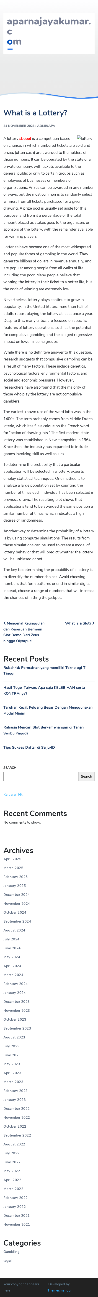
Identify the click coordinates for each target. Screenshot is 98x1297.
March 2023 (13, 1082)
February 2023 (15, 1091)
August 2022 (14, 1144)
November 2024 (16, 903)
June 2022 (12, 1162)
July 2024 (11, 939)
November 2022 (16, 1117)
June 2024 (12, 948)
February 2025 (15, 877)
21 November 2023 (18, 126)
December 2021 (16, 1215)
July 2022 (11, 1153)
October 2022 (14, 1126)
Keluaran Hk (13, 794)
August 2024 (14, 930)
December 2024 (16, 894)
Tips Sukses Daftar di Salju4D (29, 747)
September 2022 (17, 1135)
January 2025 (14, 885)
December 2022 (16, 1108)
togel (7, 1260)
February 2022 (15, 1198)
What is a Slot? (78, 623)
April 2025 (12, 859)
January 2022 (14, 1206)
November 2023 (16, 1010)
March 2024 (13, 975)
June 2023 (12, 1055)
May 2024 (11, 957)
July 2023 (11, 1046)
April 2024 (12, 966)
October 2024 (14, 912)
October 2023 (14, 1019)
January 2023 (14, 1099)
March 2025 (13, 868)
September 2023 (17, 1028)
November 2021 (16, 1224)
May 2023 (11, 1064)
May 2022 (11, 1171)
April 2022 (12, 1180)
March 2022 (13, 1189)
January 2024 (14, 992)
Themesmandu (59, 1290)
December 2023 (16, 1001)
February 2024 (15, 984)
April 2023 (12, 1073)
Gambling (11, 1251)
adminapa (46, 126)
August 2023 (14, 1037)
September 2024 (17, 921)
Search (9, 768)
